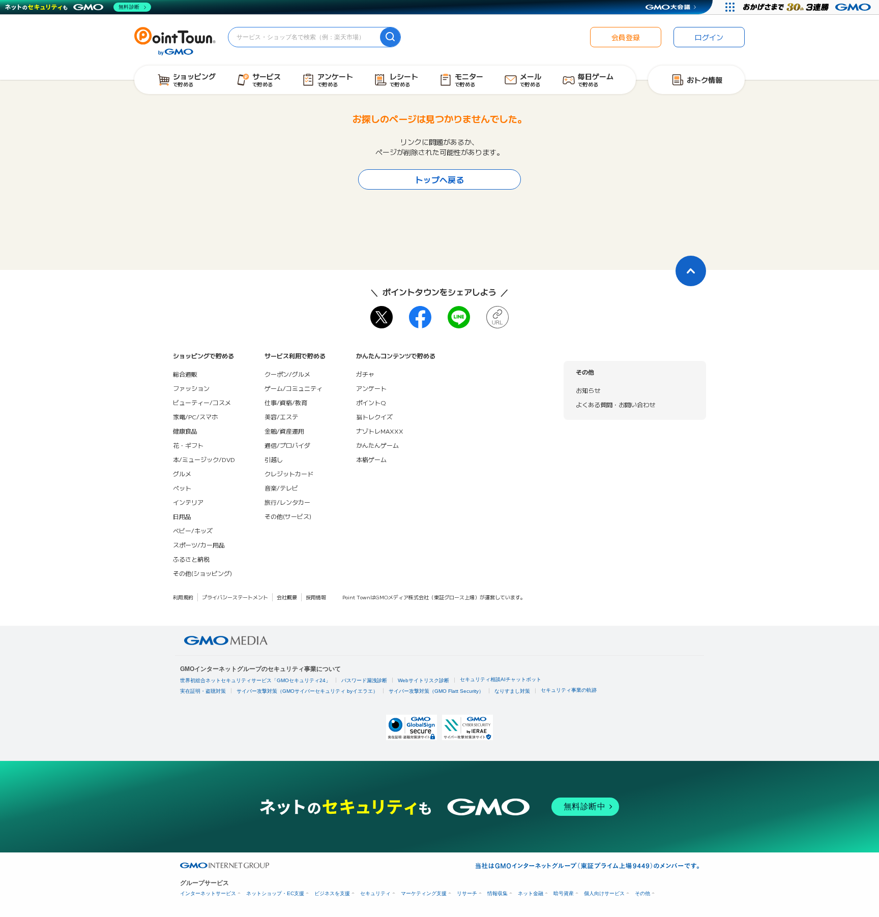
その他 (642, 893)
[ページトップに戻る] (691, 271)
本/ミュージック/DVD (204, 459)
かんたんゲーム (377, 445)
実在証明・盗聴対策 (203, 691)
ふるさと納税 (191, 559)
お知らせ (588, 390)
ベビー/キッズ (193, 530)
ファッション (191, 388)
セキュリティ (375, 893)
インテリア (188, 502)
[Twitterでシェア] (381, 317)
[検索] (390, 37)
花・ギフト (188, 445)
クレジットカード (289, 473)
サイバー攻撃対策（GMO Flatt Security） (436, 691)
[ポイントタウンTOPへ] (175, 40)
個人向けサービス (604, 893)
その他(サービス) (288, 516)
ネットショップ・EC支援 (275, 893)
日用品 (182, 516)
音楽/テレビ (281, 487)
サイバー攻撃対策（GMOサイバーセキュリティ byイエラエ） (307, 691)
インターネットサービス (208, 893)
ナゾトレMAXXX (379, 430)
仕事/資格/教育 (286, 402)
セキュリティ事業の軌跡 (569, 690)
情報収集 (497, 893)
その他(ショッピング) (202, 573)
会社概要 (287, 597)
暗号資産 (563, 893)
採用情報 (316, 597)
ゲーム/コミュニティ (294, 388)
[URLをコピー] (497, 317)
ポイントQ (371, 402)
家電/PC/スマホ (195, 416)
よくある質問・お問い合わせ (615, 404)
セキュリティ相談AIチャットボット (500, 679)
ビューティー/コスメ (202, 402)
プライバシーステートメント (235, 597)
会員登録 (625, 37)
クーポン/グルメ (287, 374)
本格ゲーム (371, 459)
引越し (274, 459)
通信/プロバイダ (287, 445)
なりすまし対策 (512, 691)
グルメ (182, 473)
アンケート (371, 388)
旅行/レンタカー (287, 502)
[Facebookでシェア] (420, 317)
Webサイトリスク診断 (423, 680)
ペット (182, 487)
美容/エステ (281, 416)
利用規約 (183, 597)
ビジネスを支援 (332, 893)
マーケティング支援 (424, 893)
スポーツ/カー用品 (199, 544)
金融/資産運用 (284, 430)
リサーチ (467, 893)
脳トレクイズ (374, 416)
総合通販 (185, 374)
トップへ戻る (439, 179)
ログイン (709, 37)
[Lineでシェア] (459, 317)
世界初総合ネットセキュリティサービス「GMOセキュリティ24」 (255, 680)
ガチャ (365, 374)
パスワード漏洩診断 (364, 680)
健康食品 (185, 430)
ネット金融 (530, 893)
